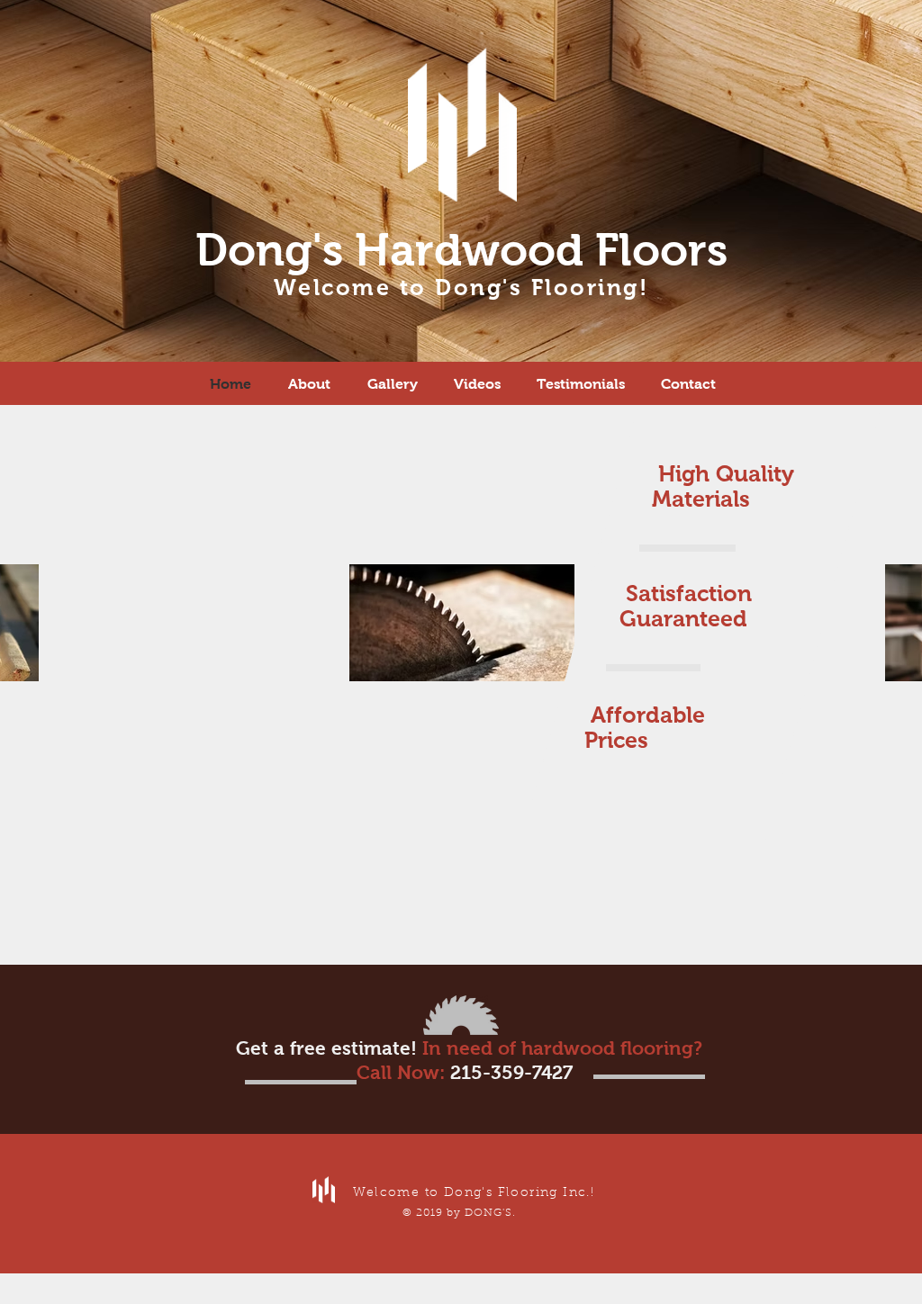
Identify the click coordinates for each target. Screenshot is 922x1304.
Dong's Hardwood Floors (461, 249)
